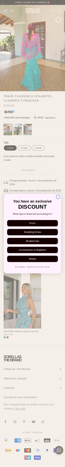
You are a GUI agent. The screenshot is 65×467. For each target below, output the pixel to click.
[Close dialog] (58, 197)
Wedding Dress (32, 232)
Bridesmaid (32, 241)
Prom (32, 223)
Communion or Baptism (32, 250)
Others (32, 258)
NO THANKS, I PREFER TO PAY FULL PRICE (32, 267)
